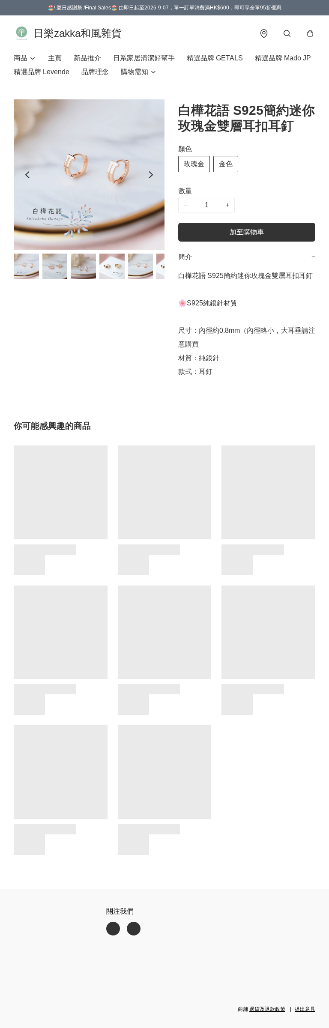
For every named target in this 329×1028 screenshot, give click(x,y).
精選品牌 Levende (41, 71)
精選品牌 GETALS (215, 58)
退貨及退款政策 (267, 1009)
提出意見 (305, 1009)
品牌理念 (95, 71)
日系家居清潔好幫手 (144, 58)
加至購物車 (247, 232)
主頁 (55, 58)
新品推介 (87, 58)
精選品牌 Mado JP (283, 58)
